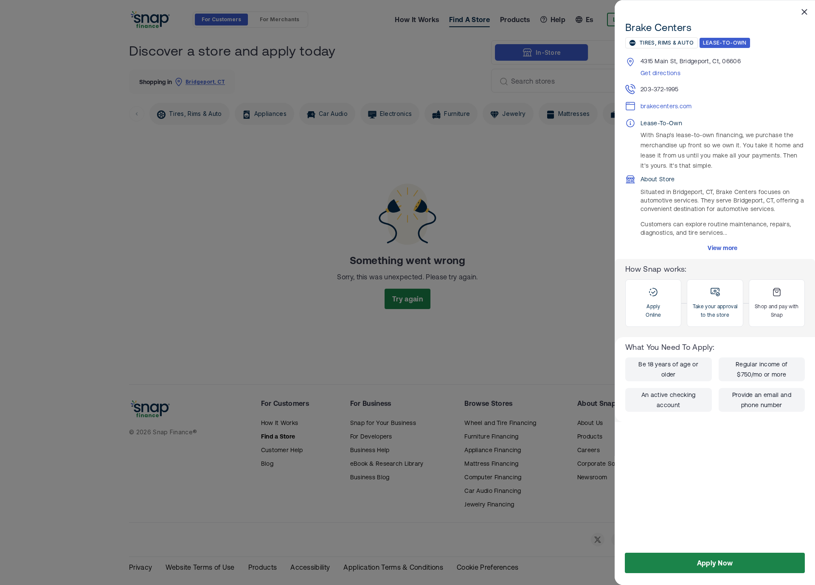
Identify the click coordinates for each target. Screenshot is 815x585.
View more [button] (723, 248)
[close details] (804, 11)
